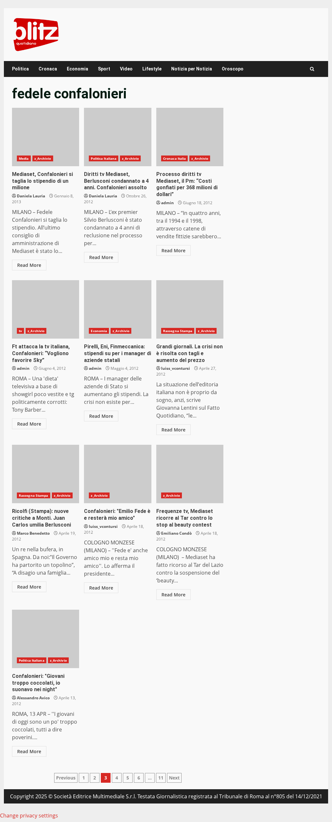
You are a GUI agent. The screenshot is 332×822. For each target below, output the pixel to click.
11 (160, 778)
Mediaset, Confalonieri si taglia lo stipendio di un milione (45, 137)
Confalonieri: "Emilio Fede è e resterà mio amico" (117, 474)
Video (126, 68)
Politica (20, 68)
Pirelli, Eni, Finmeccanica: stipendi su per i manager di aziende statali (117, 309)
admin (167, 203)
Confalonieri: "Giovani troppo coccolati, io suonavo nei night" (45, 639)
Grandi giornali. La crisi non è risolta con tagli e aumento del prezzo (189, 309)
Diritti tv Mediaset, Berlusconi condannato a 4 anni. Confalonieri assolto (117, 137)
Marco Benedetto (33, 533)
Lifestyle (151, 68)
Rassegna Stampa (178, 331)
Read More (29, 265)
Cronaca (48, 68)
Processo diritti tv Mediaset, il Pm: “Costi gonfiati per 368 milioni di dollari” (189, 137)
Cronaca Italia (174, 158)
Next (174, 778)
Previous (66, 778)
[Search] (312, 69)
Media (24, 158)
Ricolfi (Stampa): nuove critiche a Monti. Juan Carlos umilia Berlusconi (45, 474)
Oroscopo (232, 68)
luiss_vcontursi (175, 368)
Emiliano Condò (176, 533)
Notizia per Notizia (191, 68)
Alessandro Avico (33, 698)
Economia (77, 68)
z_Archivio (42, 158)
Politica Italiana (103, 158)
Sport (104, 68)
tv (20, 331)
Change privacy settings (29, 815)
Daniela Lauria (31, 196)
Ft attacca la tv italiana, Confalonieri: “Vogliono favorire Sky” (45, 309)
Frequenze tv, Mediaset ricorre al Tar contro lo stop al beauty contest (189, 474)
